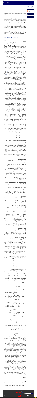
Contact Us (15, 2)
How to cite (29, 16)
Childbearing (9, 37)
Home (4, 392)
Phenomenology (5, 37)
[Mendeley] (25, 395)
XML (28, 10)
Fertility (7, 37)
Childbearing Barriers (16, 37)
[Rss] (28, 395)
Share (28, 14)
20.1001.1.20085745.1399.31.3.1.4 (7, 38)
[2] (7, 71)
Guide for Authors (4, 2)
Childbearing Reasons (12, 37)
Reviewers (12, 2)
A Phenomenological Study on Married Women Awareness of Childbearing (11, 5)
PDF (29, 11)
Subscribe (32, 393)
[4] (6, 74)
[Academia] (27, 395)
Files (28, 9)
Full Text (5, 40)
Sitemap (4, 396)
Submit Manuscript (8, 2)
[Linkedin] (26, 395)
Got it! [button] (35, 397)
